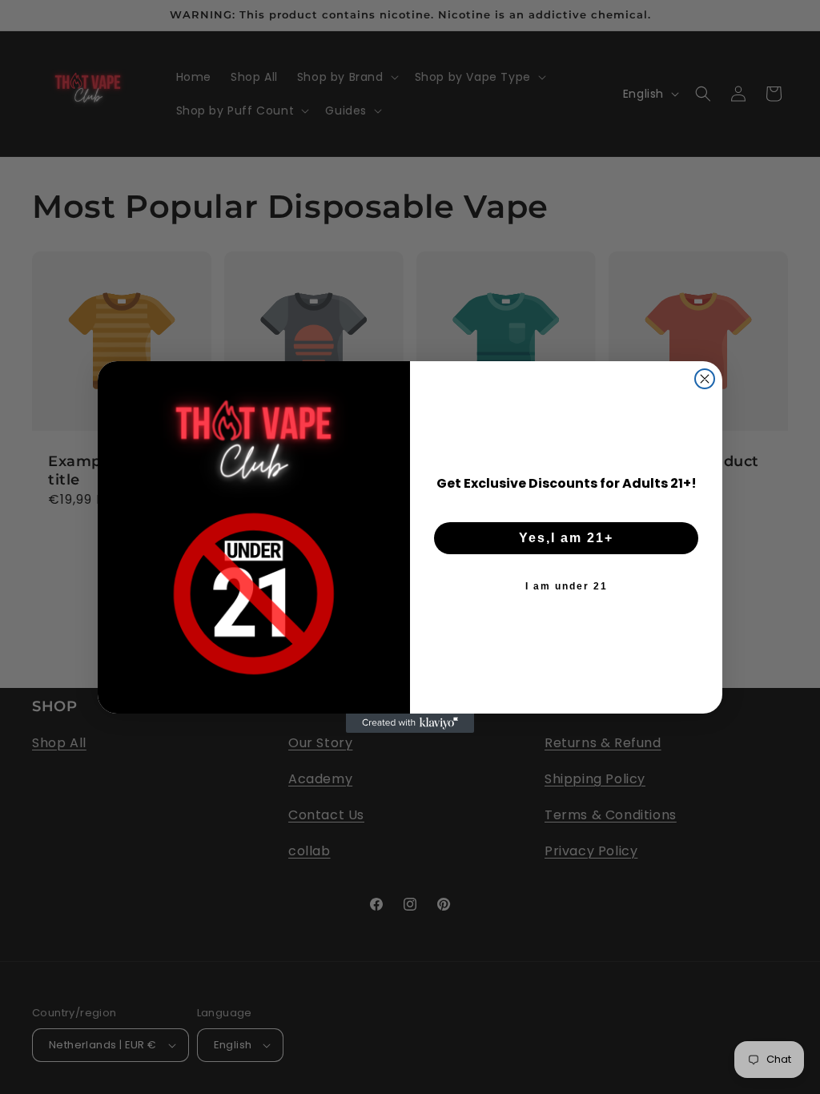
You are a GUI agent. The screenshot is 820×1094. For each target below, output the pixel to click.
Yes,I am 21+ (566, 538)
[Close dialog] (704, 378)
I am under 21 (566, 586)
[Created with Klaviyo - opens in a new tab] (410, 723)
